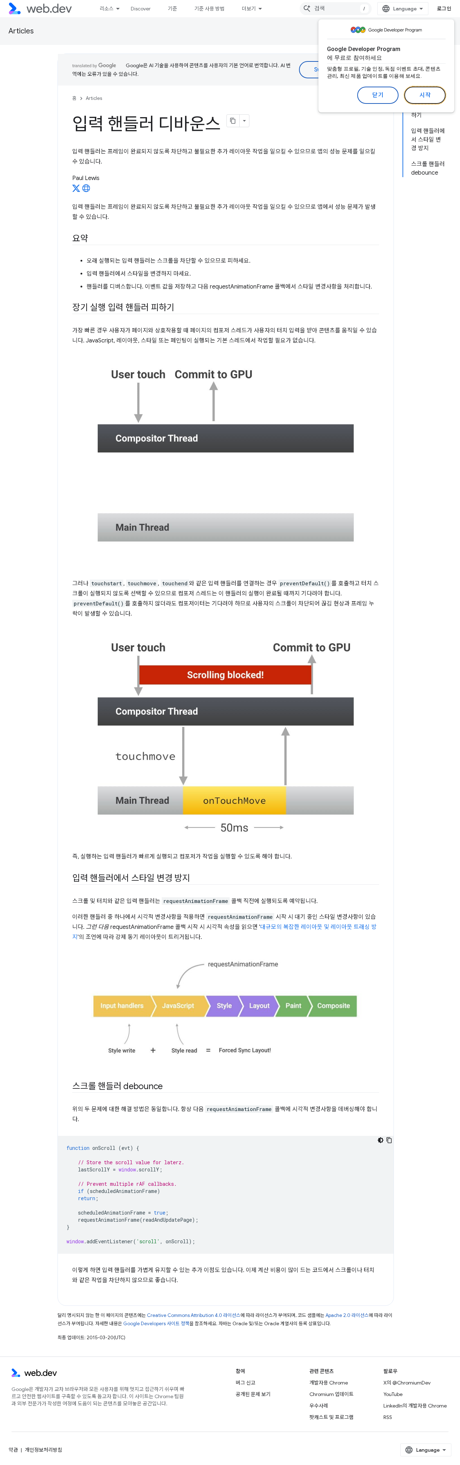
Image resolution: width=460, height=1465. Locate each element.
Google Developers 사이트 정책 (156, 1324)
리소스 (107, 8)
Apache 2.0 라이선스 (347, 1315)
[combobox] (336, 8)
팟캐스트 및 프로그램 (331, 1417)
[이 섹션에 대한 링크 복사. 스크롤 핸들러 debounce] (169, 1087)
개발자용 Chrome (328, 1382)
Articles (21, 31)
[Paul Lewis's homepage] (86, 190)
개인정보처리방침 (43, 1450)
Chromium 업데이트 (331, 1394)
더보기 (249, 8)
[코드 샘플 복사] (389, 1140)
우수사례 (318, 1405)
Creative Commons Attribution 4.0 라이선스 (193, 1315)
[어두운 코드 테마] (380, 1140)
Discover (141, 8)
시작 (425, 95)
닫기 (377, 95)
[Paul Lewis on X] (76, 190)
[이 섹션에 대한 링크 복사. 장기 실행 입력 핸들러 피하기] (180, 308)
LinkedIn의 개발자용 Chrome (415, 1405)
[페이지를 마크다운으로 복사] (233, 121)
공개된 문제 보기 (253, 1394)
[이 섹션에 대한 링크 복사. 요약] (94, 239)
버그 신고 (246, 1382)
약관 (13, 1450)
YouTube (392, 1394)
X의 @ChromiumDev (407, 1382)
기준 (172, 8)
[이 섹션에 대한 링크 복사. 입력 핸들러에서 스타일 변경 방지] (196, 879)
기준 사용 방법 (209, 8)
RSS (387, 1417)
